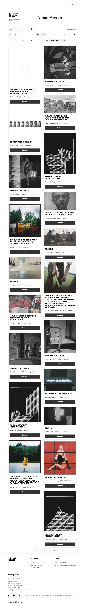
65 (71, 35)
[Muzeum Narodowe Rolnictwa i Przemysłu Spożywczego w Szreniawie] (15, 18)
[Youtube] (18, 596)
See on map (35, 567)
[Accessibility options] (72, 4)
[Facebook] (8, 596)
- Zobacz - (60, 186)
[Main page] (15, 18)
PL (76, 4)
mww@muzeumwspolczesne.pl (68, 565)
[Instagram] (13, 596)
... (67, 35)
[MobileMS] (19, 602)
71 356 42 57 (62, 563)
